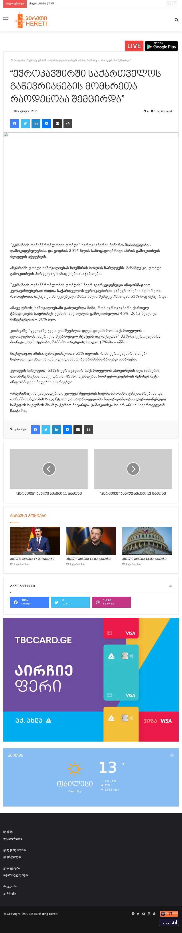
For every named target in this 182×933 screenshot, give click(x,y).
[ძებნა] (176, 21)
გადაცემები (11, 868)
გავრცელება (12, 857)
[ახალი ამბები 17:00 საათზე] (35, 541)
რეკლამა (10, 886)
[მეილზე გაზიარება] (57, 123)
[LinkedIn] (36, 123)
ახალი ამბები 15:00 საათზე (144, 559)
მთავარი (19, 61)
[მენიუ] (5, 21)
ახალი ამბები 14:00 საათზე (47, 4)
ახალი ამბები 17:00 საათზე (32, 559)
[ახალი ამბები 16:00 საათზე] (91, 541)
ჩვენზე (8, 832)
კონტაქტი (10, 893)
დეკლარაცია (12, 839)
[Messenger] (46, 123)
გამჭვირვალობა (15, 850)
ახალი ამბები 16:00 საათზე (88, 559)
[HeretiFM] (35, 19)
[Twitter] (25, 123)
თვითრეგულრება (16, 875)
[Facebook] (14, 123)
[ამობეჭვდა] (67, 123)
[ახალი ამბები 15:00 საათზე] (147, 541)
